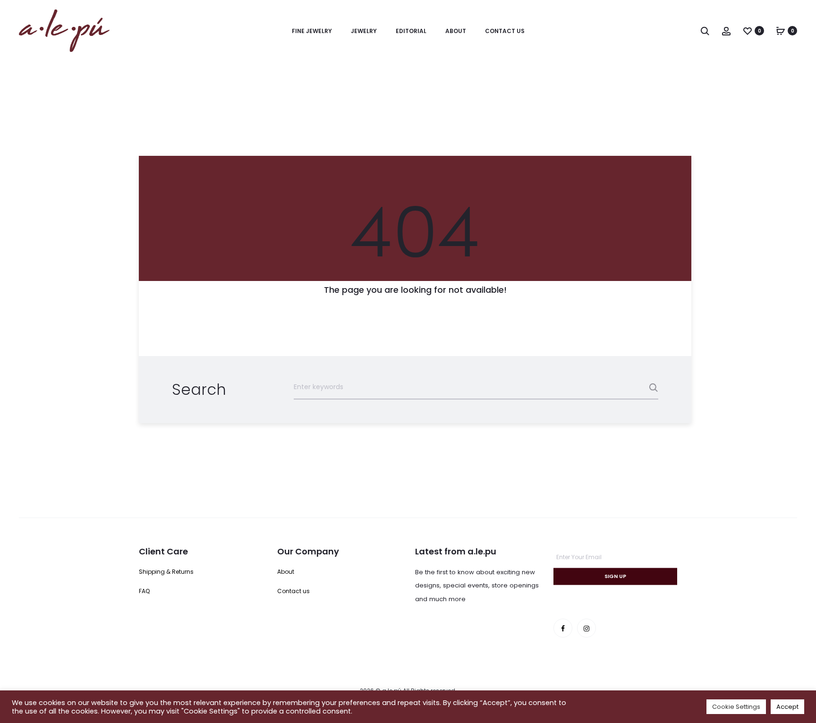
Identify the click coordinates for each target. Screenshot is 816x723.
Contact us (505, 31)
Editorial (411, 31)
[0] (747, 30)
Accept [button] (787, 706)
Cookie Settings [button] (736, 706)
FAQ (144, 591)
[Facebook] (562, 628)
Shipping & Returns (166, 572)
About (455, 31)
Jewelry (364, 31)
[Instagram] (586, 628)
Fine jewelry (312, 31)
